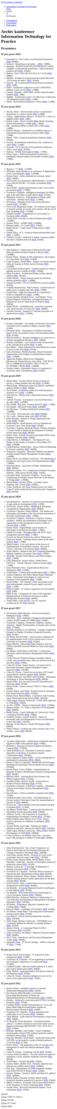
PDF (9, 61)
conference (12, 2)
